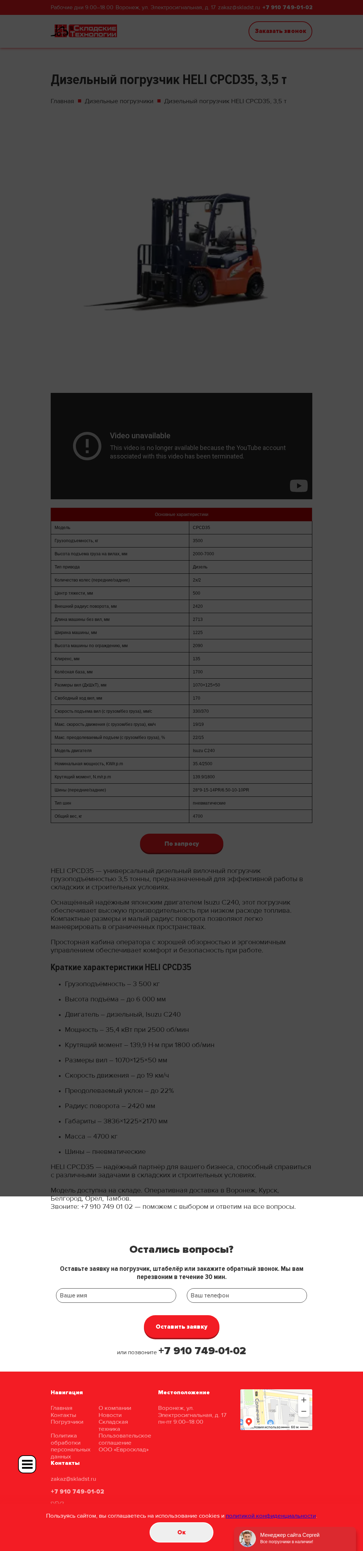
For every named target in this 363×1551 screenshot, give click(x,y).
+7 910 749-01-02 (202, 1350)
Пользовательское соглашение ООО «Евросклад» (125, 1442)
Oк (181, 1532)
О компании (115, 1408)
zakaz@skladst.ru (73, 1479)
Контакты (63, 1415)
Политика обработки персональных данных (70, 1446)
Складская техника (113, 1425)
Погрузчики (67, 1421)
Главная (61, 1408)
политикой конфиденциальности (271, 1515)
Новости (110, 1415)
